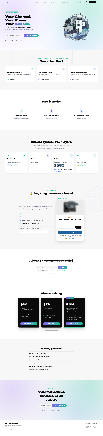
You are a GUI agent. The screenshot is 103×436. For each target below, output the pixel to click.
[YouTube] (9, 429)
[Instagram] (6, 429)
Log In (94, 426)
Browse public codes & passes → (51, 272)
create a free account (61, 270)
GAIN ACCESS (65, 2)
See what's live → (57, 171)
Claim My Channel (28, 323)
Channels (87, 427)
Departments (88, 426)
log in (54, 270)
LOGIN (83, 2)
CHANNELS (44, 2)
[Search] (79, 2)
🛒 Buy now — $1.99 (70, 232)
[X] (11, 429)
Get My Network (74, 323)
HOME (36, 2)
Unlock (78, 227)
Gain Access (95, 424)
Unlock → (62, 267)
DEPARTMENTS (54, 2)
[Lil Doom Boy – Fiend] (60, 165)
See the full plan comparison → (51, 329)
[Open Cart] (87, 2)
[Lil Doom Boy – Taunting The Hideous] (63, 165)
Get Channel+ (51, 323)
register (69, 236)
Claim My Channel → (31, 35)
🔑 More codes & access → (70, 238)
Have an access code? (63, 224)
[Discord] (14, 429)
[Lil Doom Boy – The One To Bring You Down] (58, 165)
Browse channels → (34, 167)
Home (87, 424)
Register (94, 427)
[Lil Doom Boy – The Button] (55, 165)
